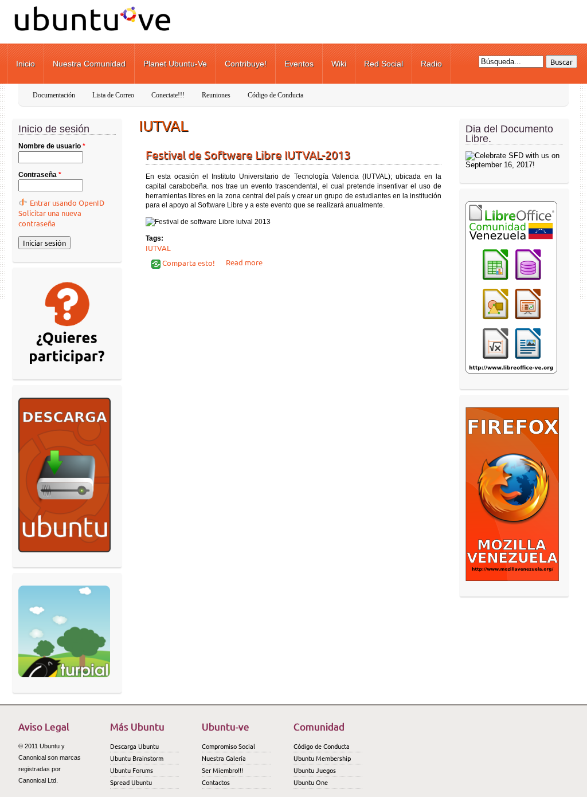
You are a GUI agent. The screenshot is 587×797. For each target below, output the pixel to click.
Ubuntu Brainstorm (136, 758)
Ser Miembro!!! (222, 770)
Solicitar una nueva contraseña (49, 218)
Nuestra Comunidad (89, 63)
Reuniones (216, 95)
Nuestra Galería (224, 758)
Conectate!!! (168, 95)
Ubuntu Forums (131, 770)
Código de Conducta (275, 95)
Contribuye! (246, 63)
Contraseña (39, 175)
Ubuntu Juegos (315, 770)
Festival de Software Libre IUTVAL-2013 (248, 154)
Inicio (25, 63)
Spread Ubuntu (131, 782)
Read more (244, 262)
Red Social (383, 63)
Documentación (54, 95)
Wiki (338, 63)
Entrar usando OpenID (67, 202)
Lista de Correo (113, 95)
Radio (431, 63)
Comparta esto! (188, 263)
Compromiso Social (228, 746)
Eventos (299, 63)
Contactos (216, 782)
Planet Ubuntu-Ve (175, 63)
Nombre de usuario (51, 146)
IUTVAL (158, 248)
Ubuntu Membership (322, 758)
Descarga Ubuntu (134, 746)
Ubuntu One (311, 782)
